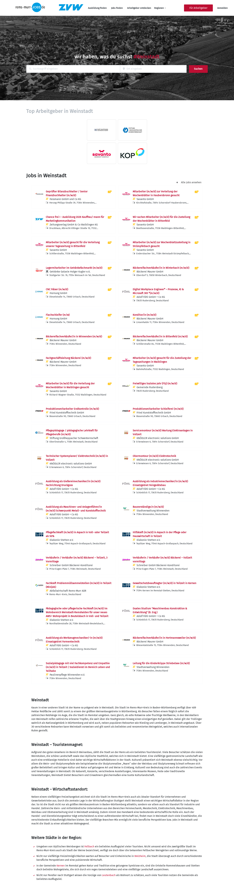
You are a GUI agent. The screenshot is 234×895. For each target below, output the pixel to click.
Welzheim (140, 856)
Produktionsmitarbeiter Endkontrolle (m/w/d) (72, 408)
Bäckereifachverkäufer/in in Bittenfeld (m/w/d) (160, 336)
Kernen (61, 865)
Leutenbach (109, 875)
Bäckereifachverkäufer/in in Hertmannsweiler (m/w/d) (164, 637)
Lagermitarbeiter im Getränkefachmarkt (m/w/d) (74, 267)
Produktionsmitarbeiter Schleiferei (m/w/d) (158, 408)
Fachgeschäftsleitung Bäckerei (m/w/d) (68, 357)
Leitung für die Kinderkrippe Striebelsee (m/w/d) (161, 663)
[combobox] (73, 69)
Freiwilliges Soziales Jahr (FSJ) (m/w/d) (155, 383)
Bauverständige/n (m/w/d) (148, 506)
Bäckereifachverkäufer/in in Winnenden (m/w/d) (74, 336)
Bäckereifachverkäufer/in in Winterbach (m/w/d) (161, 267)
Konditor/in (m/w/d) (144, 314)
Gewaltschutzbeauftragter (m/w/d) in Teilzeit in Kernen (164, 583)
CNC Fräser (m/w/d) (57, 289)
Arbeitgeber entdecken (139, 8)
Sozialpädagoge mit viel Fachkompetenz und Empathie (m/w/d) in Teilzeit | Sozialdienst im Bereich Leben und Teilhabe (78, 667)
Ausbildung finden (97, 8)
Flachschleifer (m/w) (58, 314)
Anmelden (222, 8)
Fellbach (89, 846)
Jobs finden (117, 8)
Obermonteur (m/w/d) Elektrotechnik (154, 455)
